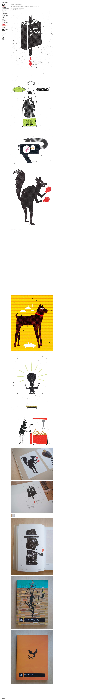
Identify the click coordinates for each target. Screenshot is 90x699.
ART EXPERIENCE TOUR (4, 20)
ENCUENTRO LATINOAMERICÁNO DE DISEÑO (4, 25)
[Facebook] (2, 698)
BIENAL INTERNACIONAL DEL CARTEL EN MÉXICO (5, 10)
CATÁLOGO (13, 9)
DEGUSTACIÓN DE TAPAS (5, 15)
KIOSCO (3, 19)
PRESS (3, 37)
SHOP (3, 36)
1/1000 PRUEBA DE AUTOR (5, 22)
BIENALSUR (3, 12)
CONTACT (3, 39)
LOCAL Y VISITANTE (4, 28)
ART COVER (4, 33)
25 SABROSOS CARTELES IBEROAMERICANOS (4, 13)
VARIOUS (3, 34)
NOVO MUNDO (3, 14)
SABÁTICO (3, 26)
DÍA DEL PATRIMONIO (4, 18)
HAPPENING (3, 27)
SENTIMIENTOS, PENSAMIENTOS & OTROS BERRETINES (5, 30)
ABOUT (3, 38)
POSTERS (3, 5)
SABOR (2, 21)
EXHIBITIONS (4, 6)
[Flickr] (4, 698)
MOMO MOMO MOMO (4, 23)
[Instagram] (3, 698)
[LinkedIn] (5, 698)
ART (2, 35)
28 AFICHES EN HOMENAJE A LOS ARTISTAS (5, 17)
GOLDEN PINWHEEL (4, 7)
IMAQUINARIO (3, 11)
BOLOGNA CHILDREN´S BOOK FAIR (5, 8)
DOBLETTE (3, 31)
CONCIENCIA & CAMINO (4, 16)
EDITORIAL (3, 4)
